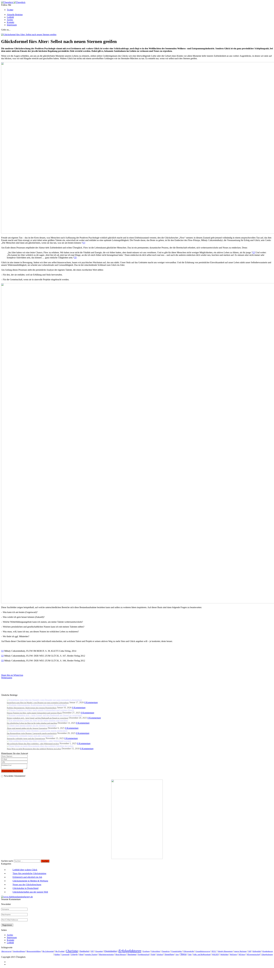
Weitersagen (6, 677)
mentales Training (91, 954)
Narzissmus (131, 954)
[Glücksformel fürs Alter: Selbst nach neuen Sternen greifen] (28, 34)
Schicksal (160, 954)
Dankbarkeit (84, 951)
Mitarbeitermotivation (106, 954)
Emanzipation (110, 951)
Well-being (233, 954)
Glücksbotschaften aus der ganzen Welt (30, 892)
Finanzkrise (166, 951)
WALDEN (215, 954)
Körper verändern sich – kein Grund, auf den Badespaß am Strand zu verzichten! (37, 718)
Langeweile (65, 954)
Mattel (81, 954)
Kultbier (57, 954)
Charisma (72, 950)
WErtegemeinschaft (253, 954)
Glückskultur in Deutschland (25, 888)
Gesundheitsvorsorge (203, 951)
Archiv (10, 20)
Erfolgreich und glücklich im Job (27, 877)
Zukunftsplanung (267, 954)
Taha (190, 954)
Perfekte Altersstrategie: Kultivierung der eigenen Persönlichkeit (32, 708)
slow (177, 954)
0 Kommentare (91, 702)
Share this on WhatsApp (12, 675)
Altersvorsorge (6, 951)
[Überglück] (13, 2)
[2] (253, 252)
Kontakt (10, 22)
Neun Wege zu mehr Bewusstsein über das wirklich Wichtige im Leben (34, 749)
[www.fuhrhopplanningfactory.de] (17, 897)
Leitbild (10, 17)
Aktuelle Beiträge (15, 14)
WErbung (242, 954)
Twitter (10, 10)
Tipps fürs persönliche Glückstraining (29, 873)
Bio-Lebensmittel (48, 951)
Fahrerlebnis (155, 951)
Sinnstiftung (169, 954)
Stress (183, 954)
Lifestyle (74, 954)
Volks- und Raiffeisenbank (201, 954)
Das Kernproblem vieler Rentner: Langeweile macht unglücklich (32, 733)
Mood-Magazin (120, 954)
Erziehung (146, 951)
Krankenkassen (267, 951)
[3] (75, 257)
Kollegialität (257, 951)
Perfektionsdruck (143, 954)
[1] (83, 243)
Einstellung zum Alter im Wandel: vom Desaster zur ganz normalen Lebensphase (38, 703)
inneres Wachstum (240, 951)
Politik (153, 954)
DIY (92, 951)
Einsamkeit (99, 951)
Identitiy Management (225, 951)
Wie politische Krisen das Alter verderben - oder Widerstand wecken (33, 744)
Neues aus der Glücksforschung (27, 884)
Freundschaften (176, 951)
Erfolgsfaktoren (129, 951)
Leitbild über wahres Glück (25, 869)
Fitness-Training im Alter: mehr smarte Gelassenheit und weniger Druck (34, 713)
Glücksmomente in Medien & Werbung (30, 881)
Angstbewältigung (19, 951)
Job (249, 951)
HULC (214, 951)
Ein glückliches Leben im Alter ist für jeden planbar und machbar (32, 723)
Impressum (12, 25)
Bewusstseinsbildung (34, 951)
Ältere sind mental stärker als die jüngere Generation (27, 728)
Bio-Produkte (59, 951)
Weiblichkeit (224, 954)
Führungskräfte (188, 951)
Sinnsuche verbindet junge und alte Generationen (26, 738)
